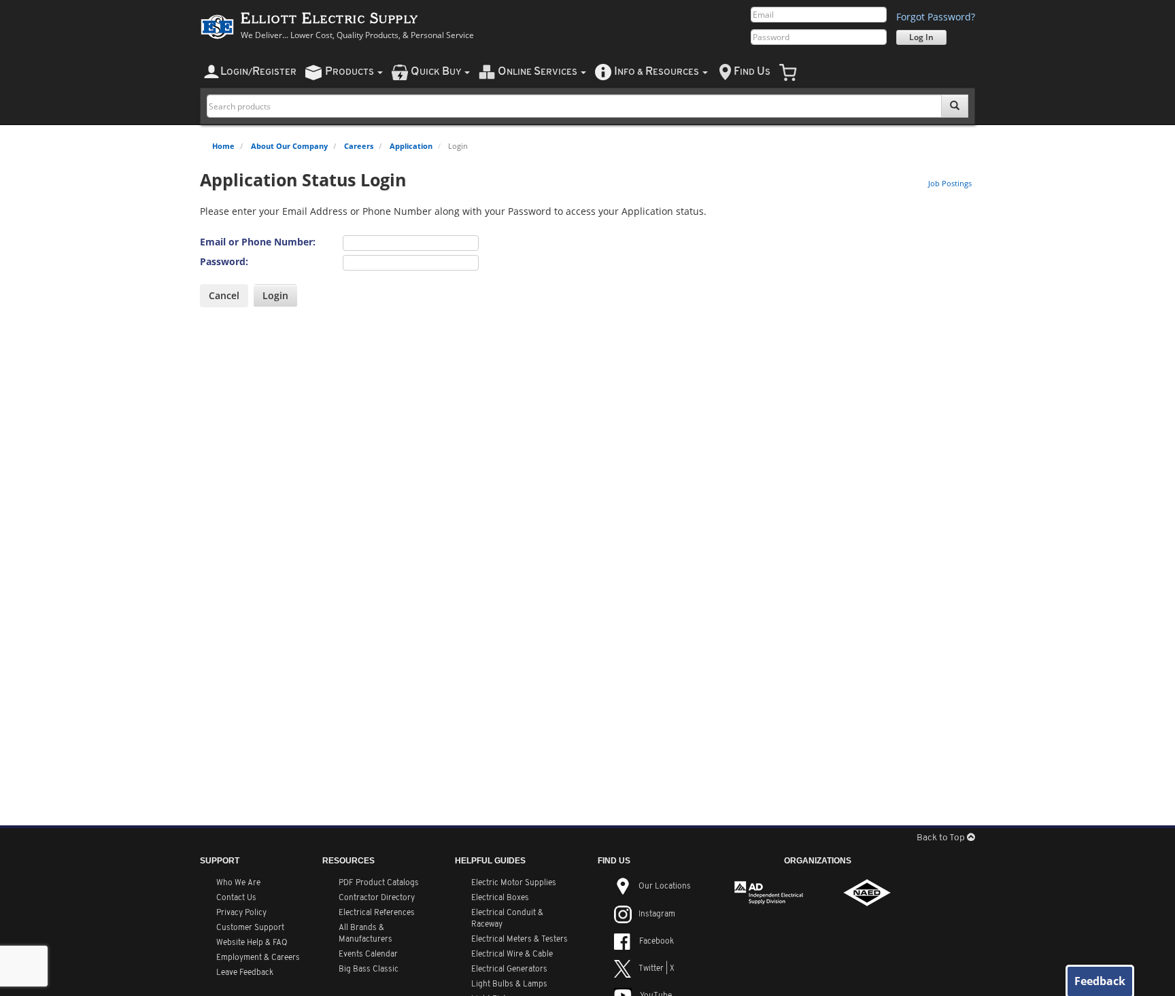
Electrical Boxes (500, 898)
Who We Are (238, 883)
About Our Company (289, 146)
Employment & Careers (258, 958)
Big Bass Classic (368, 969)
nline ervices (538, 72)
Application (411, 146)
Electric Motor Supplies (513, 883)
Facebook (656, 942)
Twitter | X (656, 969)
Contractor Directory (377, 898)
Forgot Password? (935, 16)
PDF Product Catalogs (379, 883)
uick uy (437, 72)
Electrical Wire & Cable (512, 954)
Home (223, 146)
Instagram (656, 914)
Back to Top (942, 838)
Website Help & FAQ (252, 943)
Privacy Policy (241, 913)
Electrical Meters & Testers (519, 939)
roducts (350, 72)
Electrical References (377, 913)
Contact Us (236, 898)
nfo (656, 72)
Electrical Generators (509, 969)
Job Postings (950, 183)
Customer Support (250, 928)
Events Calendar (368, 954)
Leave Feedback (244, 973)
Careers (358, 146)
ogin (258, 72)
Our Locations (664, 886)
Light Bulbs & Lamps (509, 984)
